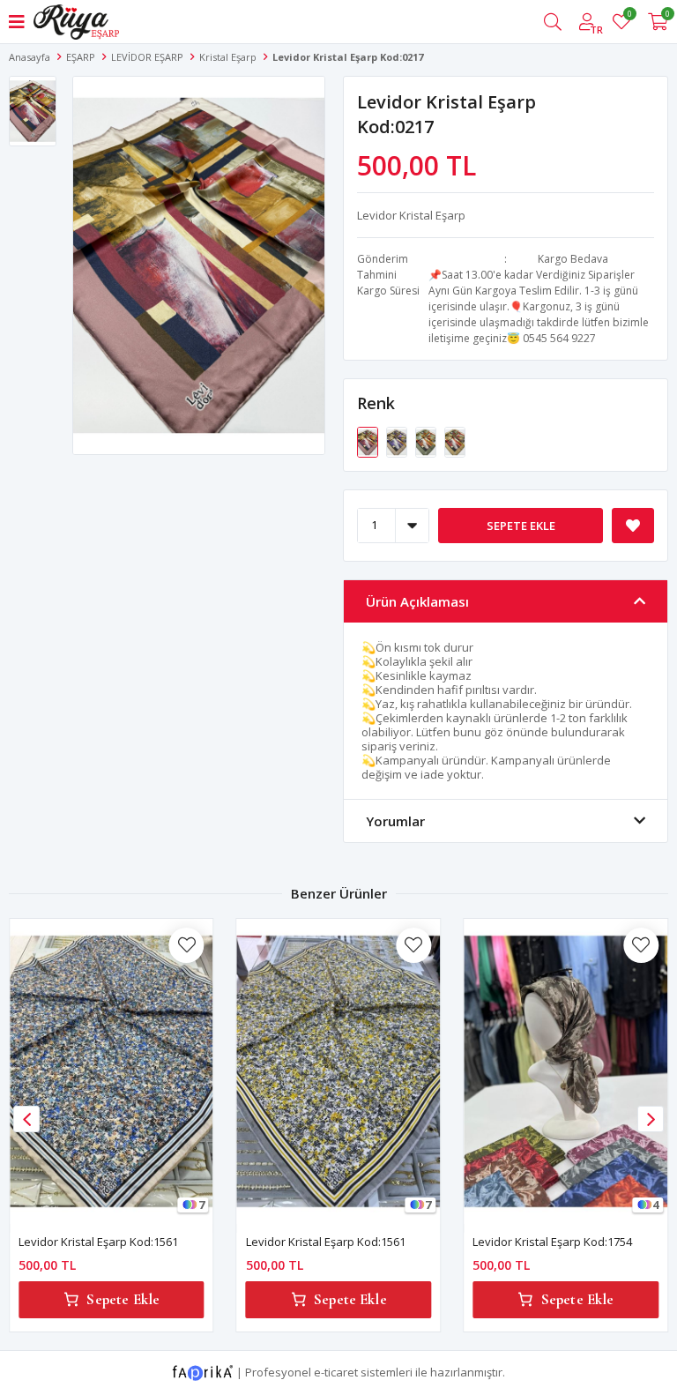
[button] (650, 1119)
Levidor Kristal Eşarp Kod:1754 (552, 1242)
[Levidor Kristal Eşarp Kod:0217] (368, 441)
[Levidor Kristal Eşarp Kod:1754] (565, 1071)
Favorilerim (629, 16)
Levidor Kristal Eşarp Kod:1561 (98, 1242)
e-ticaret (336, 1371)
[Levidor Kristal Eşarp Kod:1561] (111, 1071)
